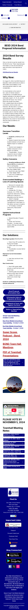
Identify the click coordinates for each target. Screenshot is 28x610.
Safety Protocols (7, 5)
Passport (13, 530)
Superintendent (6, 2)
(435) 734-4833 (14, 510)
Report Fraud (7, 593)
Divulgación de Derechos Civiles (14, 595)
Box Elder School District (10, 24)
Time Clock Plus (13, 539)
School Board (18, 2)
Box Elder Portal (13, 527)
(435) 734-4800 (13, 508)
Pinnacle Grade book (13, 533)
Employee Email (13, 536)
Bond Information (16, 27)
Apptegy (17, 608)
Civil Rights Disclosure (18, 593)
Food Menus (18, 5)
